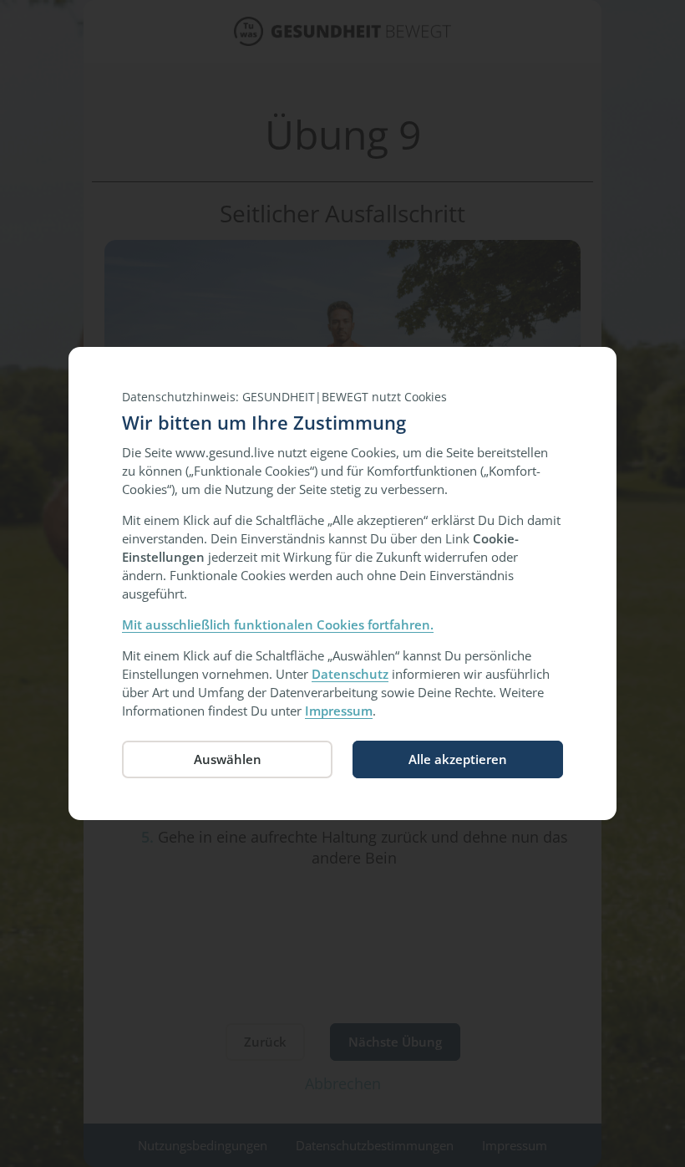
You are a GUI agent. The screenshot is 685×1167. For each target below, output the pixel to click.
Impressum (339, 710)
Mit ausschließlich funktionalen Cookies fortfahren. (278, 624)
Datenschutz (350, 673)
